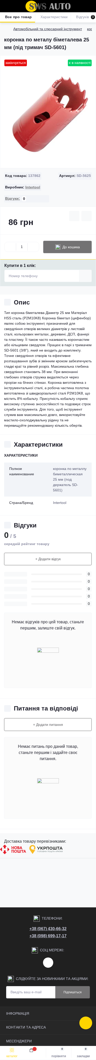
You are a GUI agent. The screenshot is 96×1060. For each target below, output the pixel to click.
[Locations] (81, 6)
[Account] (90, 6)
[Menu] (6, 6)
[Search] (15, 6)
